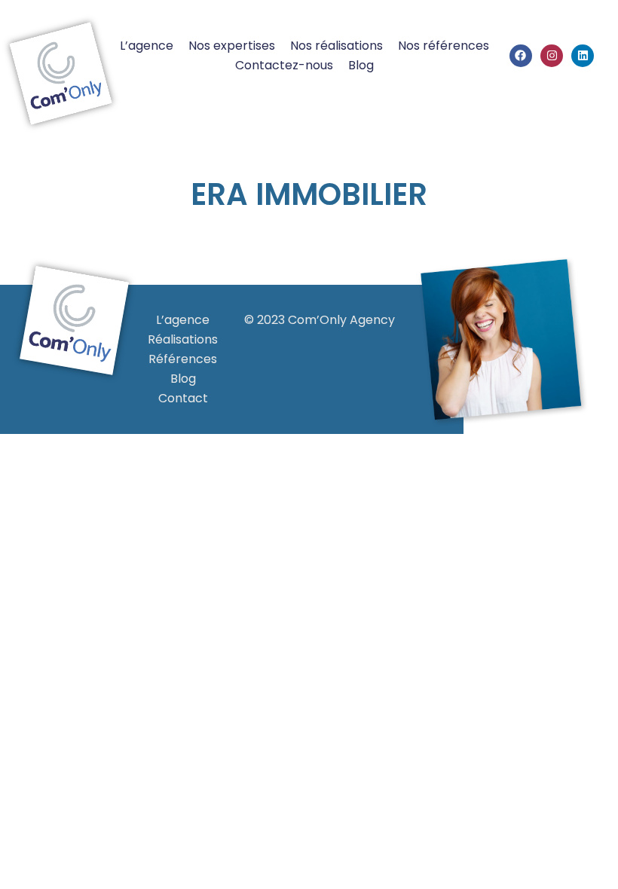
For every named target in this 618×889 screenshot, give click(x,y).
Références (182, 359)
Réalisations (183, 339)
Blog (361, 65)
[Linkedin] (582, 55)
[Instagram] (551, 55)
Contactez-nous (284, 65)
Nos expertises (231, 45)
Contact (183, 398)
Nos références (443, 45)
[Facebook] (520, 55)
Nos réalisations (336, 45)
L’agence (146, 45)
